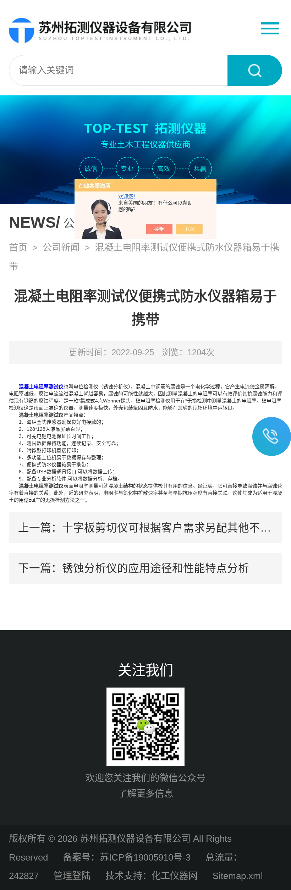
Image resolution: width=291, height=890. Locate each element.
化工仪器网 (175, 875)
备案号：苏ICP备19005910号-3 (127, 857)
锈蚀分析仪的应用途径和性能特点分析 (155, 568)
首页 (18, 247)
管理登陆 (72, 875)
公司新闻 (61, 247)
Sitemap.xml (238, 875)
